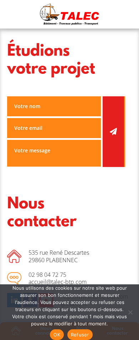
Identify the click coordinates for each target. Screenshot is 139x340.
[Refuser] (130, 312)
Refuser (80, 335)
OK (56, 335)
